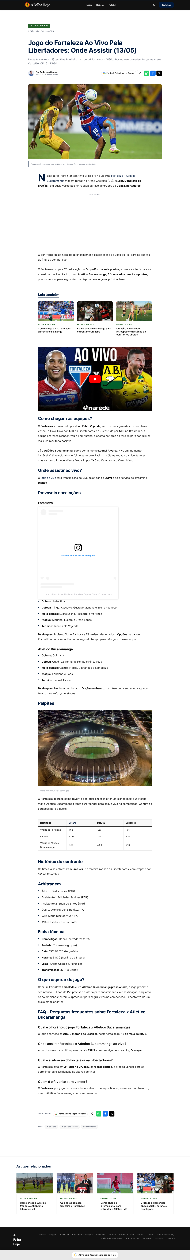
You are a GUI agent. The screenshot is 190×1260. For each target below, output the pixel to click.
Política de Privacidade (111, 1238)
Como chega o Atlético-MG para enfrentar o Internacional (33, 1205)
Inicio (89, 5)
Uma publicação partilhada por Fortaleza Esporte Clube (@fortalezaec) (78, 594)
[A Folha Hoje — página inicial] (37, 5)
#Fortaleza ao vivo (70, 1127)
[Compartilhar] (140, 73)
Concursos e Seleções (82, 1234)
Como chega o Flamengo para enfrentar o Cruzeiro (94, 330)
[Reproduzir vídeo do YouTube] (95, 379)
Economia (100, 1234)
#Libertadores (89, 1127)
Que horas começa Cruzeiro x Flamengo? (72, 1204)
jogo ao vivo (48, 477)
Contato (150, 1234)
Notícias (100, 5)
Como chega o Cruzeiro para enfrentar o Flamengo (54, 330)
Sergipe (52, 1234)
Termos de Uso (132, 1238)
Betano (72, 822)
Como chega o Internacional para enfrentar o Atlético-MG (114, 1205)
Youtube (171, 1238)
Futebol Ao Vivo (39, 26)
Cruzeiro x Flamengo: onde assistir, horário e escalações (154, 1205)
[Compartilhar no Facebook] (153, 73)
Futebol (112, 5)
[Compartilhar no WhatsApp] (146, 73)
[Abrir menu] (19, 5)
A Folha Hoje (33, 31)
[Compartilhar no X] (159, 73)
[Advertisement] (95, 221)
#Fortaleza (51, 1127)
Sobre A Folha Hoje (166, 1234)
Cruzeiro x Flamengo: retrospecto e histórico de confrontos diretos (131, 331)
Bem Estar (64, 1234)
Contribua (166, 5)
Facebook (147, 1238)
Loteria (140, 1234)
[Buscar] (154, 5)
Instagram (159, 1238)
